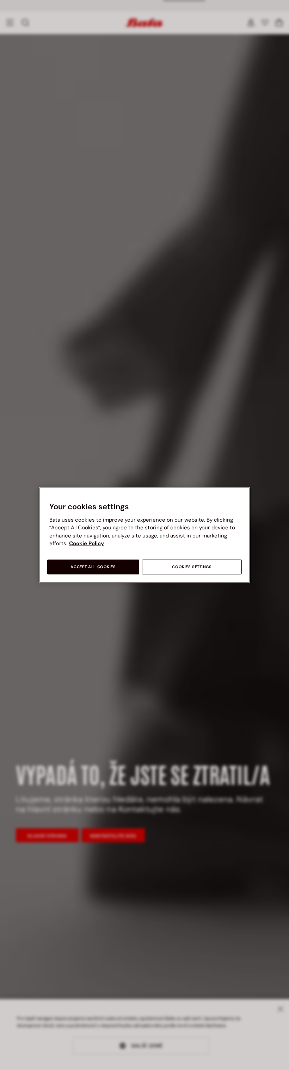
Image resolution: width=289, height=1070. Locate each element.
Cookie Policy (86, 543)
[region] (144, 535)
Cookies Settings (191, 566)
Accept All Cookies (93, 566)
